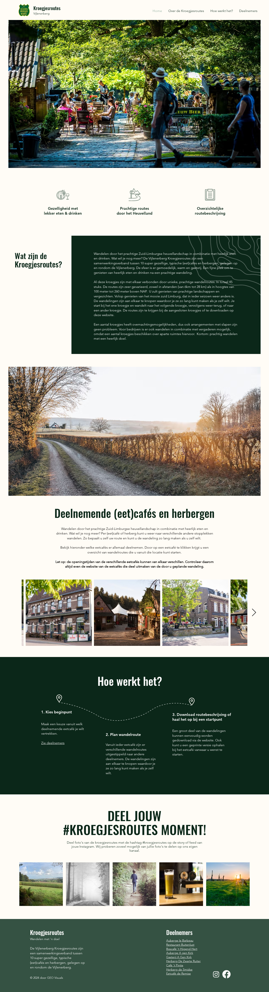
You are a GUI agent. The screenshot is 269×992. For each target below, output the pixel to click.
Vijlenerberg (41, 13)
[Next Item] (254, 613)
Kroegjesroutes (47, 8)
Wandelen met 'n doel (44, 939)
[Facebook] (226, 974)
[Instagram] (216, 974)
